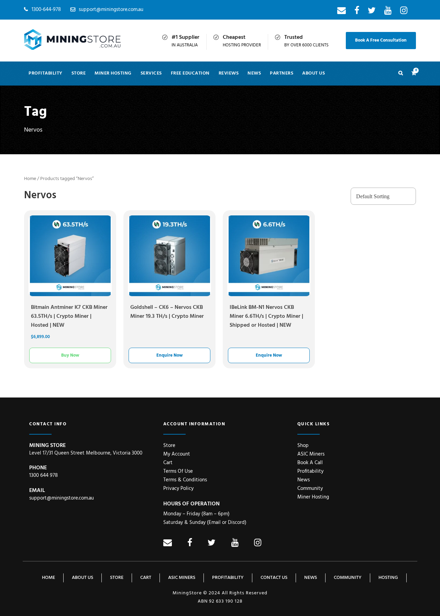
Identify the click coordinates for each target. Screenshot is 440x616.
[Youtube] (388, 12)
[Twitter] (372, 12)
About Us (313, 73)
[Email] (341, 12)
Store (79, 73)
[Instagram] (403, 12)
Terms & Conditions (185, 480)
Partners (281, 73)
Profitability (46, 73)
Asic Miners (181, 578)
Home (30, 179)
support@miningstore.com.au (111, 9)
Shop (303, 445)
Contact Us (274, 578)
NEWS (254, 73)
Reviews (229, 73)
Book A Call (310, 463)
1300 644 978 (43, 475)
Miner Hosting (113, 73)
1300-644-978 (46, 9)
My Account (176, 454)
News (303, 480)
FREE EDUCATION (190, 73)
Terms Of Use (178, 471)
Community (310, 488)
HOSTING (388, 578)
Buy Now (70, 355)
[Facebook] (356, 12)
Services (151, 73)
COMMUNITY (348, 578)
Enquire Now (169, 355)
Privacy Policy (178, 488)
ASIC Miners (310, 454)
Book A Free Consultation (381, 40)
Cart (168, 463)
